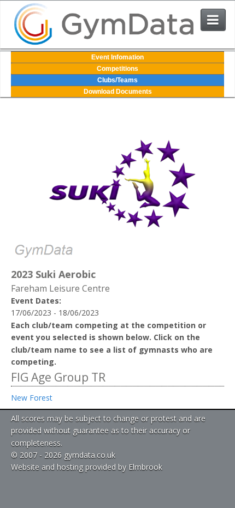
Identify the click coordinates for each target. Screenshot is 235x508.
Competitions (117, 68)
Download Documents (118, 91)
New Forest (31, 397)
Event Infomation (117, 57)
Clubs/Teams (117, 80)
